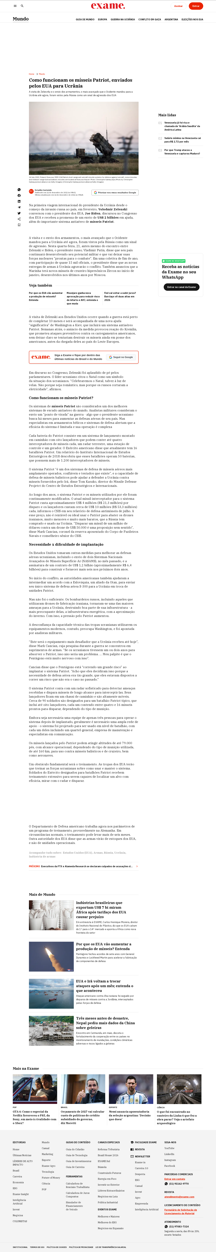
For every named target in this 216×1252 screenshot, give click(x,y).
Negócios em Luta (108, 1196)
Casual (45, 1148)
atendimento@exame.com (179, 1196)
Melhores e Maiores (108, 1216)
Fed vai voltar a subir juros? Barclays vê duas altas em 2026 (120, 296)
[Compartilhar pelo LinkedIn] (19, 201)
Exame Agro (48, 1165)
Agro (137, 1197)
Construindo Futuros (109, 1172)
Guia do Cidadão (75, 1149)
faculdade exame (146, 1142)
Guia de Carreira (75, 1167)
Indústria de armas (42, 856)
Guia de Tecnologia (76, 1155)
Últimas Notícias (22, 1155)
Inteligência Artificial (19, 1202)
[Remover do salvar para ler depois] (19, 225)
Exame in (140, 1162)
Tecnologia (48, 1171)
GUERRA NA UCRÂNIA (123, 19)
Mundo (21, 19)
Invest (16, 1209)
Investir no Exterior (109, 1184)
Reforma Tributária (109, 1149)
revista (140, 1149)
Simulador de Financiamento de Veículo (74, 1206)
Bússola (102, 1167)
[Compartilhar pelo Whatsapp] (19, 189)
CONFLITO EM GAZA (149, 19)
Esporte (46, 1160)
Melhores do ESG (107, 1222)
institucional (20, 1247)
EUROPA (102, 19)
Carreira (17, 1176)
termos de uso (37, 1247)
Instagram (170, 1160)
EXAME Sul (104, 1161)
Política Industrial (108, 1202)
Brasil (16, 1170)
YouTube (169, 1148)
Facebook (169, 1165)
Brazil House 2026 (108, 1155)
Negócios (18, 1215)
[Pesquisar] (22, 6)
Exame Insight (21, 1194)
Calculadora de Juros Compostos (77, 1194)
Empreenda (141, 1203)
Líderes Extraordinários (111, 1190)
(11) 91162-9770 (179, 1183)
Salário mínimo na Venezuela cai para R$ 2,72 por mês (182, 140)
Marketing (47, 1154)
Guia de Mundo (85, 19)
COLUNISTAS (20, 1221)
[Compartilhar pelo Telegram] (19, 207)
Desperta (140, 1174)
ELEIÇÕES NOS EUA (192, 19)
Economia (18, 1182)
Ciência (46, 1183)
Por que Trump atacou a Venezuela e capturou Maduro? (182, 152)
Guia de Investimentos (78, 1161)
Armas (98, 852)
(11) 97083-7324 (179, 1226)
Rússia (108, 852)
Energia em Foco (107, 1178)
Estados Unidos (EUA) (77, 852)
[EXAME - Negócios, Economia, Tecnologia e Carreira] (108, 6)
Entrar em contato (174, 1179)
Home (31, 74)
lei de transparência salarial (111, 1247)
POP (44, 1189)
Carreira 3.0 (141, 1168)
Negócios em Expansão (111, 1228)
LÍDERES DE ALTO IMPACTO (23, 1163)
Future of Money (51, 1177)
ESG (15, 1188)
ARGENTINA (171, 19)
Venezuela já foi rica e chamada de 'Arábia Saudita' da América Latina (182, 126)
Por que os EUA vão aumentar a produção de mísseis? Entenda (46, 296)
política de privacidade (81, 1247)
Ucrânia (119, 852)
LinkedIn (169, 1154)
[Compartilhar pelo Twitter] (19, 213)
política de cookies (57, 1247)
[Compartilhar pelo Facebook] (19, 195)
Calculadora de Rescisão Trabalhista (77, 1185)
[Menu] (15, 6)
